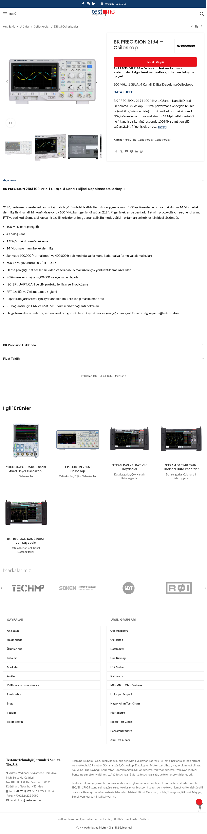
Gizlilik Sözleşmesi (120, 827)
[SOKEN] (78, 588)
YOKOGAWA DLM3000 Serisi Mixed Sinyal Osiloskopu (26, 469)
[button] (7, 82)
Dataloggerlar (122, 474)
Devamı (162, 126)
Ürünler (25, 26)
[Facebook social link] (83, 4)
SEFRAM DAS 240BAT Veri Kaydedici (129, 467)
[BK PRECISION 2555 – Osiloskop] (77, 440)
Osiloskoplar (42, 26)
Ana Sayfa (9, 26)
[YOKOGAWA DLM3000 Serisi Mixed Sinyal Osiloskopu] (26, 440)
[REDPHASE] (179, 588)
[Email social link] (126, 151)
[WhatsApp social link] (141, 151)
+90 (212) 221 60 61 (115, 3)
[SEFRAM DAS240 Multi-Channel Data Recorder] (181, 439)
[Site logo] (103, 13)
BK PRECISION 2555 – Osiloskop (78, 469)
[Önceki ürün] (191, 26)
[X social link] (121, 151)
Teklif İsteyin (155, 62)
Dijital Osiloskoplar (66, 26)
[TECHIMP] (28, 588)
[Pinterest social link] (131, 151)
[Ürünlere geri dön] (196, 26)
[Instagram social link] (88, 4)
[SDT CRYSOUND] (129, 588)
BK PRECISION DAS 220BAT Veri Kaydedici (26, 541)
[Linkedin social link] (93, 4)
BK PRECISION (102, 376)
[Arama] (202, 14)
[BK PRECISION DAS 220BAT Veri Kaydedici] (26, 512)
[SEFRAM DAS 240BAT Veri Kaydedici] (129, 439)
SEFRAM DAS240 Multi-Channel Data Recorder (181, 467)
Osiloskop (120, 376)
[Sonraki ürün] (201, 26)
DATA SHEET (123, 92)
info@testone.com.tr (31, 800)
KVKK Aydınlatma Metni (91, 827)
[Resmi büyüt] (10, 122)
